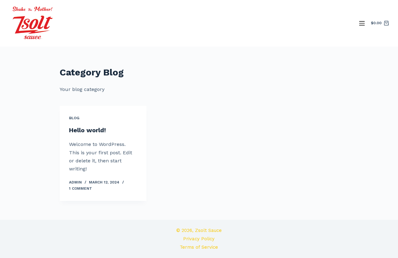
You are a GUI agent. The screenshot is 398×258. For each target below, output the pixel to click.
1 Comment (80, 188)
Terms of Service (199, 247)
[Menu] (362, 23)
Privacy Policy (199, 239)
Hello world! (87, 130)
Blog (74, 118)
